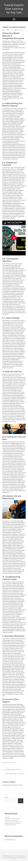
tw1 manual (7, 817)
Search (6, 797)
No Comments (19, 30)
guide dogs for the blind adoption (12, 818)
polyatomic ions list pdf (10, 824)
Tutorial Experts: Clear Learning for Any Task (14, 8)
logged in (11, 785)
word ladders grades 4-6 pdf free (12, 769)
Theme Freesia (15, 857)
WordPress (14, 859)
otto (4, 30)
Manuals (14, 762)
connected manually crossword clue (15, 773)
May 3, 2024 (11, 30)
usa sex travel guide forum (11, 820)
